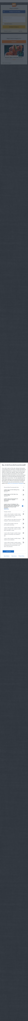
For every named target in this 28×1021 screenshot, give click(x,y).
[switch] (23, 490)
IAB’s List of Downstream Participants (15, 483)
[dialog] (14, 510)
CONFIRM (8, 551)
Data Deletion (6, 556)
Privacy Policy (21, 556)
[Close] (25, 465)
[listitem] (14, 487)
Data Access (14, 556)
